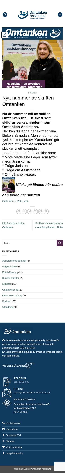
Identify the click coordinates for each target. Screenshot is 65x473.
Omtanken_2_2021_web (15, 201)
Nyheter (32, 93)
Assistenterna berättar (14, 260)
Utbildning (7, 307)
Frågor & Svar (9, 266)
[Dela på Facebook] (24, 211)
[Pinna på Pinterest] (40, 211)
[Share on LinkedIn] (46, 211)
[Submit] (60, 243)
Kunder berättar (10, 278)
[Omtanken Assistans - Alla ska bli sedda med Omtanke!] (32, 14)
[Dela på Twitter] (29, 211)
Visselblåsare (13, 365)
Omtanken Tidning (12, 295)
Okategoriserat (10, 289)
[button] (5, 14)
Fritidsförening (10, 272)
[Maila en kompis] (35, 211)
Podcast (6, 301)
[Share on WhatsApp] (18, 211)
